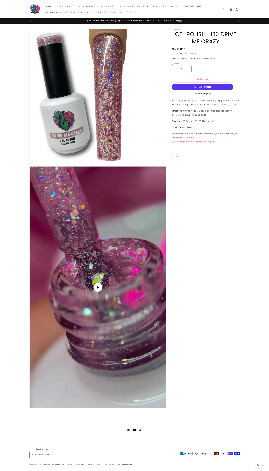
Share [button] (177, 156)
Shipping (175, 53)
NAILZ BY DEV (40, 465)
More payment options (202, 94)
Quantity (175, 63)
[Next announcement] (239, 21)
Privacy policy (80, 465)
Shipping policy (108, 465)
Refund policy (67, 465)
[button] (88, 6)
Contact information (124, 465)
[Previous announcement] (30, 21)
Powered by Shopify (52, 465)
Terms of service (94, 465)
